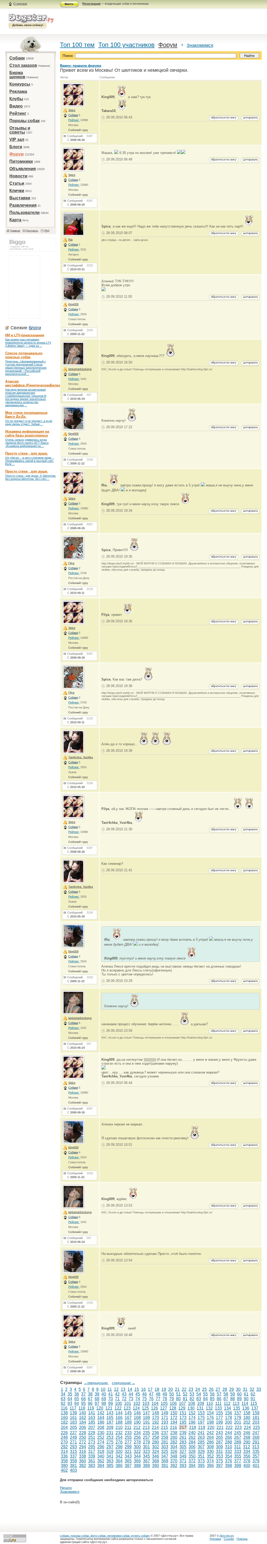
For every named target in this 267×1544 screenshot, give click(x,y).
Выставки (19, 198)
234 (137, 1432)
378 (246, 1461)
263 (201, 1437)
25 (204, 1389)
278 (137, 1442)
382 (82, 1465)
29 (231, 1389)
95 (83, 1403)
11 (109, 1389)
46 (144, 1394)
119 (90, 1408)
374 (210, 1461)
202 (246, 1422)
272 (82, 1442)
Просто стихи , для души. (26, 453)
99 (110, 1403)
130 (191, 1408)
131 (200, 1408)
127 (163, 1408)
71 (117, 1399)
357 (255, 1456)
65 (76, 1399)
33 (258, 1389)
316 (82, 1451)
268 (246, 1437)
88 (232, 1399)
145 (128, 1413)
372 (192, 1461)
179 (237, 1417)
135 (236, 1408)
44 (131, 1394)
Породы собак (24, 120)
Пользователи (24, 212)
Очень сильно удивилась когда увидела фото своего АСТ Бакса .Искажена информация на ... (26, 443)
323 (146, 1451)
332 (228, 1451)
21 (177, 1389)
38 (90, 1394)
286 (210, 1442)
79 (171, 1399)
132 (209, 1408)
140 (82, 1413)
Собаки (17, 58)
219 (201, 1427)
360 (82, 1461)
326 (173, 1451)
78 (164, 1399)
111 (218, 1403)
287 (219, 1442)
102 (136, 1403)
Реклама (18, 91)
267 (237, 1437)
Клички (16, 190)
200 (228, 1422)
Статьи (16, 183)
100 (118, 1403)
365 (128, 1461)
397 (219, 1465)
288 (228, 1442)
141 (91, 1413)
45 (137, 1394)
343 (128, 1456)
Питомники (21, 161)
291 (255, 1442)
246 (246, 1432)
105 (164, 1403)
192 (155, 1422)
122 (118, 1408)
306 (192, 1447)
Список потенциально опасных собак (24, 355)
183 (73, 1422)
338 (82, 1456)
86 (219, 1399)
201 (237, 1422)
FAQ (47, 230)
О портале (20, 3)
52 (185, 1394)
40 (103, 1394)
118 (81, 1408)
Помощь (242, 1538)
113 (236, 1403)
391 (164, 1465)
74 (137, 1399)
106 (173, 1403)
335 (255, 1451)
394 (192, 1465)
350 (192, 1456)
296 (100, 1447)
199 (219, 1422)
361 (91, 1461)
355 (237, 1456)
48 (158, 1394)
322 (137, 1451)
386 (119, 1465)
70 (110, 1399)
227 (73, 1432)
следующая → (123, 1383)
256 (137, 1437)
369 (164, 1461)
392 (173, 1465)
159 (255, 1413)
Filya (71, 563)
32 (252, 1389)
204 (64, 1427)
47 (151, 1394)
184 (82, 1422)
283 (182, 1442)
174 (192, 1417)
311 (237, 1447)
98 (103, 1403)
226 (64, 1432)
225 (256, 1427)
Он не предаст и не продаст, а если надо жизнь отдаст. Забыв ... (28, 422)
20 (170, 1389)
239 (182, 1432)
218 (192, 1427)
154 (210, 1413)
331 (219, 1451)
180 (246, 1417)
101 (127, 1403)
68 (97, 1399)
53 (192, 1394)
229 (91, 1432)
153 (201, 1413)
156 (228, 1413)
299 (128, 1447)
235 (146, 1432)
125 (145, 1408)
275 (109, 1442)
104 (155, 1403)
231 (109, 1432)
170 (155, 1417)
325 (164, 1451)
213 (146, 1427)
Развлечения (23, 205)
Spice (71, 110)
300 (137, 1447)
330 (210, 1451)
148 (155, 1413)
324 (155, 1451)
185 (91, 1422)
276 (119, 1442)
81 (185, 1399)
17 (150, 1389)
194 (173, 1422)
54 (198, 1394)
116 (64, 1408)
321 (128, 1451)
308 (210, 1447)
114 (244, 1403)
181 (255, 1417)
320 (119, 1451)
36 (76, 1394)
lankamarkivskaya (80, 369)
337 (73, 1456)
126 (154, 1408)
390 (155, 1465)
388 (137, 1465)
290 (246, 1442)
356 (246, 1456)
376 (228, 1461)
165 (109, 1417)
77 (158, 1399)
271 (73, 1442)
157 (237, 1413)
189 (128, 1422)
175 (201, 1417)
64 (70, 1399)
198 (210, 1422)
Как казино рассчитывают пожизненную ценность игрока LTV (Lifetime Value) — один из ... (28, 342)
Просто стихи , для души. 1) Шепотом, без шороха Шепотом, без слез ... (30, 477)
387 (128, 1465)
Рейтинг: (74, 120)
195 (182, 1422)
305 (182, 1447)
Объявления (22, 168)
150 (173, 1413)
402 (64, 1470)
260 (173, 1437)
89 (239, 1399)
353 (219, 1456)
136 (245, 1408)
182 (64, 1422)
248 (64, 1437)
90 (246, 1399)
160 (64, 1417)
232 (119, 1432)
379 (255, 1461)
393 (182, 1465)
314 (64, 1451)
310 (228, 1447)
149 (164, 1413)
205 (73, 1427)
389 (146, 1465)
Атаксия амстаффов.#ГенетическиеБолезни (34, 383)
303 (164, 1447)
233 (128, 1432)
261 (182, 1437)
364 (119, 1461)
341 (109, 1456)
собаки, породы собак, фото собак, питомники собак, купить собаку (105, 1535)
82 (192, 1399)
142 (100, 1413)
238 (173, 1432)
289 (237, 1442)
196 (192, 1422)
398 (228, 1465)
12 (116, 1389)
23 (191, 1389)
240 (192, 1432)
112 (227, 1403)
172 (173, 1417)
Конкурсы (19, 84)
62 (253, 1394)
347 (164, 1456)
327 (182, 1451)
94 (76, 1403)
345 (146, 1456)
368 (155, 1461)
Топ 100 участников (126, 44)
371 (182, 1461)
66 (83, 1399)
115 (253, 1403)
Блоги (15, 147)
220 (210, 1427)
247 (255, 1432)
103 (145, 1403)
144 (119, 1413)
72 (124, 1399)
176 (210, 1417)
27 (218, 1389)
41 (110, 1394)
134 (227, 1408)
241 (201, 1432)
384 (100, 1465)
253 (109, 1437)
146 (137, 1413)
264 (210, 1437)
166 (119, 1417)
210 (119, 1427)
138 (64, 1413)
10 (103, 1389)
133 (218, 1408)
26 (211, 1389)
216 (173, 1427)
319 (109, 1451)
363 (109, 1461)
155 (219, 1413)
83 (198, 1399)
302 (155, 1447)
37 (83, 1394)
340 (100, 1456)
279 (146, 1442)
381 (73, 1465)
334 (246, 1451)
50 (171, 1394)
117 (73, 1408)
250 (82, 1437)
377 (237, 1461)
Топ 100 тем (77, 44)
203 (255, 1422)
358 (64, 1461)
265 (219, 1437)
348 (173, 1456)
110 (209, 1403)
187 (109, 1422)
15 (136, 1389)
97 (97, 1403)
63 (63, 1399)
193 (164, 1422)
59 (232, 1394)
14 (130, 1389)
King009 (73, 304)
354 (228, 1456)
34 (63, 1394)
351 (201, 1456)
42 (117, 1394)
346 (155, 1456)
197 (201, 1422)
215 (164, 1427)
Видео (16, 106)
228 (82, 1432)
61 (246, 1394)
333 (237, 1451)
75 (144, 1399)
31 (245, 1389)
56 (212, 1394)
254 (119, 1437)
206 (82, 1427)
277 (128, 1442)
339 (91, 1456)
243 (219, 1432)
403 (73, 1470)
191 (146, 1422)
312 (246, 1447)
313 (255, 1447)
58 (225, 1394)
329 (201, 1451)
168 (137, 1417)
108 (191, 1403)
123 (127, 1408)
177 (219, 1417)
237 (164, 1432)
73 (131, 1399)
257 (146, 1437)
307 (201, 1447)
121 (108, 1408)
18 (157, 1389)
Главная (15, 230)
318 (100, 1451)
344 (137, 1456)
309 (219, 1447)
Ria (70, 239)
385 (109, 1465)
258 (155, 1437)
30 (238, 1389)
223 (238, 1427)
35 (70, 1394)
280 (155, 1442)
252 (100, 1437)
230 (100, 1432)
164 (100, 1417)
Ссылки (229, 1538)
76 (151, 1399)
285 (201, 1442)
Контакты (32, 230)
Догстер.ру (227, 1535)
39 (97, 1394)
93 (70, 1403)
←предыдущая (96, 1383)
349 (182, 1456)
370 (173, 1461)
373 (201, 1461)
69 (103, 1399)
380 (64, 1465)
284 (192, 1442)
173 (182, 1417)
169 (146, 1417)
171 (164, 1417)
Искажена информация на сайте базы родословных (27, 433)
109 (200, 1403)
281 (164, 1442)
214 (155, 1427)
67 (90, 1399)
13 (123, 1389)
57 (219, 1394)
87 (225, 1399)
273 (91, 1442)
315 (73, 1451)
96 (90, 1403)
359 (73, 1461)
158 (246, 1413)
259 (164, 1437)
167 (128, 1417)
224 (247, 1427)
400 (246, 1465)
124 (136, 1408)
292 (64, 1447)
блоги (35, 327)
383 (91, 1465)
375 (219, 1461)
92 (63, 1403)
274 (100, 1442)
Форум (16, 154)
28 (224, 1389)
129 (181, 1408)
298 (119, 1447)
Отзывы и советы (19, 130)
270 (64, 1442)
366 (137, 1461)
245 (237, 1432)
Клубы (16, 99)
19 (163, 1389)
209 (109, 1427)
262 (192, 1437)
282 (173, 1442)
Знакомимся (200, 45)
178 (228, 1417)
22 (184, 1389)
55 (205, 1394)
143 (109, 1413)
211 (128, 1427)
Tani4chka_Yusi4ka (80, 757)
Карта (15, 220)
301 (146, 1447)
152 (192, 1413)
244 (228, 1432)
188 (119, 1422)
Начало (66, 1488)
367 (146, 1461)
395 (201, 1465)
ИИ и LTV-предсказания (24, 335)
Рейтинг (17, 113)
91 (253, 1399)
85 (212, 1399)
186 (100, 1422)
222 (229, 1427)
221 (219, 1427)
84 (205, 1399)
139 (73, 1413)
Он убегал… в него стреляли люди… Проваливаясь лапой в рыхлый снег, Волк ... (29, 461)
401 (255, 1465)
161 (73, 1417)
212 (137, 1427)
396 (210, 1465)
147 (146, 1413)
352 (210, 1456)
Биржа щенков (17, 74)
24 (197, 1389)
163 (91, 1417)
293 (73, 1447)
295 (91, 1447)
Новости (18, 176)
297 (109, 1447)
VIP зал (16, 139)
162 (82, 1417)
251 (91, 1437)
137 (254, 1408)
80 (178, 1399)
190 (137, 1422)
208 (100, 1427)
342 (119, 1456)
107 (182, 1403)
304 (173, 1447)
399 (237, 1465)
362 (100, 1461)
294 (82, 1447)
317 (91, 1451)
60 (239, 1394)
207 (91, 1427)
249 (73, 1437)
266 (228, 1437)
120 (99, 1408)
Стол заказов (23, 65)
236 (155, 1432)
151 (182, 1413)
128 (172, 1408)
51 (178, 1394)
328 (192, 1451)
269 (255, 1437)
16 (143, 1389)
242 (210, 1432)
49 (164, 1394)
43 (124, 1394)
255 (128, 1437)
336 (64, 1456)
